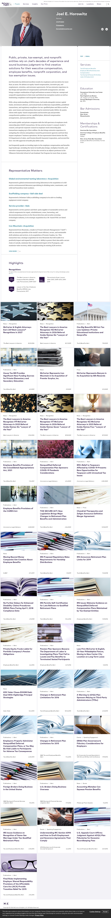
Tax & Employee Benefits (88, 68)
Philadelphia (60, 25)
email (87, 56)
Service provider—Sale (19, 206)
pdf (81, 56)
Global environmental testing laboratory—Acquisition (34, 179)
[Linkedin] (106, 29)
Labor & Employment (87, 77)
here (12, 273)
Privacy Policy (39, 915)
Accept (105, 911)
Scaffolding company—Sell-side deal (26, 194)
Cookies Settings (94, 911)
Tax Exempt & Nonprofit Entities (90, 75)
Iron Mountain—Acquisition (21, 226)
